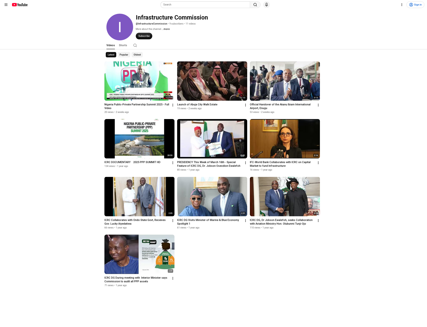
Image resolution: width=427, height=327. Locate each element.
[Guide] (6, 5)
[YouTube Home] (19, 4)
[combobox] (206, 5)
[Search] (255, 4)
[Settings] (402, 5)
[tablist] (213, 45)
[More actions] (172, 105)
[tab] (110, 45)
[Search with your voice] (266, 4)
